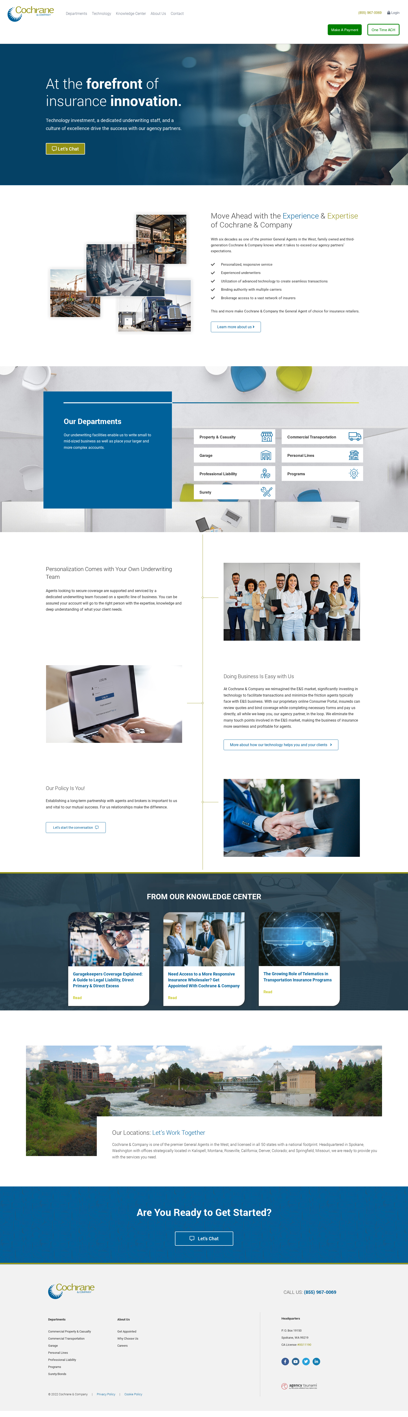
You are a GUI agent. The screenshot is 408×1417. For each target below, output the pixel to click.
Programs (296, 473)
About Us (158, 13)
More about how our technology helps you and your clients (280, 745)
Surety (205, 492)
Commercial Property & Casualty (69, 1331)
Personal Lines (300, 455)
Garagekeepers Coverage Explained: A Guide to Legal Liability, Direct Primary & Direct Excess (108, 979)
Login (395, 12)
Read (77, 998)
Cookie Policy (133, 1394)
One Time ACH (383, 29)
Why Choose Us (127, 1338)
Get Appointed (126, 1331)
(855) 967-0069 (370, 12)
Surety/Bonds (57, 1374)
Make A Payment (344, 29)
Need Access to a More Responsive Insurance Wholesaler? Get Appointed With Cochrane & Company (204, 979)
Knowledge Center (131, 13)
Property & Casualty (218, 437)
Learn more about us (235, 327)
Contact (177, 13)
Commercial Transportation (311, 437)
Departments (76, 13)
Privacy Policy (106, 1394)
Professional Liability (218, 473)
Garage (206, 455)
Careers (122, 1345)
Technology (101, 13)
